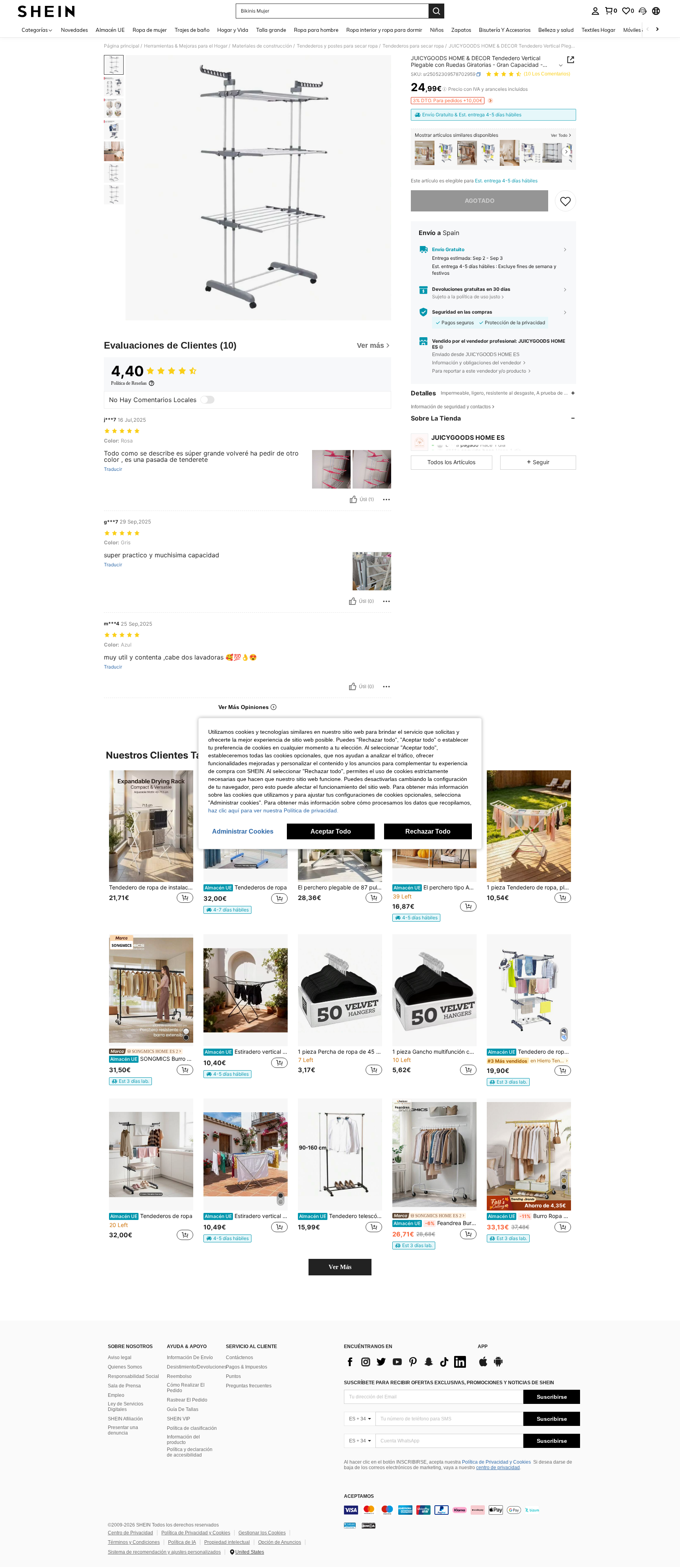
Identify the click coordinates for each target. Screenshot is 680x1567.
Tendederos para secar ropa (413, 46)
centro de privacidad (498, 1467)
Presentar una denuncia (123, 1430)
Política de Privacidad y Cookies (496, 1462)
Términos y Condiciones (134, 1542)
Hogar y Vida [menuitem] (232, 30)
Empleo (116, 1395)
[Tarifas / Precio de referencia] (444, 89)
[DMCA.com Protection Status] (368, 1525)
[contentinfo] (462, 1510)
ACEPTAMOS (359, 1496)
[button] (642, 11)
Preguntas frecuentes (249, 1386)
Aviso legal (119, 1357)
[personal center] (595, 11)
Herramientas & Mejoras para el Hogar (185, 46)
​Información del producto (183, 1439)
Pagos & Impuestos (246, 1367)
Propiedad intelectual (227, 1542)
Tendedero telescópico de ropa (340, 1216)
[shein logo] (46, 11)
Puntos (233, 1376)
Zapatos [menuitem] (461, 30)
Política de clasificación (192, 1428)
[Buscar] (436, 11)
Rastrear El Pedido (187, 1400)
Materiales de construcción (262, 46)
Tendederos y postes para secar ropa (337, 46)
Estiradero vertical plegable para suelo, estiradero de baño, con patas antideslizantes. (246, 1052)
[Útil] (353, 499)
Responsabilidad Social (133, 1376)
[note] (227, 910)
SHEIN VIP (178, 1419)
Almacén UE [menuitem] (110, 30)
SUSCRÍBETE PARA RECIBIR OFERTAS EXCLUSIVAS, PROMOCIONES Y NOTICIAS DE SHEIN (449, 1382)
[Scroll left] (647, 29)
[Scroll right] (657, 29)
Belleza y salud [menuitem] (556, 30)
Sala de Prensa (124, 1386)
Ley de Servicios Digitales (125, 1406)
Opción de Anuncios (279, 1542)
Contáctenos (239, 1357)
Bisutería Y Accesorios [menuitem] (504, 30)
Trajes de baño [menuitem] (192, 30)
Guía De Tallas (182, 1409)
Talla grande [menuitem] (271, 30)
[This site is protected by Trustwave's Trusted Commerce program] (350, 1525)
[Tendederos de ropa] (151, 1155)
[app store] (483, 1365)
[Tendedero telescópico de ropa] (340, 1155)
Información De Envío (190, 1357)
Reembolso (179, 1376)
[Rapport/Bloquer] (386, 499)
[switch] (207, 400)
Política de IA (182, 1542)
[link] (610, 10)
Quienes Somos (125, 1367)
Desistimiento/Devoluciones (197, 1367)
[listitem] (424, 153)
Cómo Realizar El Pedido (186, 1387)
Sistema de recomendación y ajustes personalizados (164, 1552)
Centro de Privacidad (130, 1533)
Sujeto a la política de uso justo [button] (466, 296)
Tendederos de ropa (246, 887)
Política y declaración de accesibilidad (190, 1452)
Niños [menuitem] (436, 30)
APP (483, 1346)
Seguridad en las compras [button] (462, 312)
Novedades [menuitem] (74, 30)
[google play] (498, 1365)
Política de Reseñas (129, 383)
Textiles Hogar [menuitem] (598, 30)
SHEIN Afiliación (125, 1419)
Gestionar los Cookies (262, 1533)
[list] (407, 1362)
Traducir (113, 469)
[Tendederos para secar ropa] (488, 153)
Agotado (480, 200)
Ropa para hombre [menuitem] (316, 30)
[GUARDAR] (565, 200)
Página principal (121, 46)
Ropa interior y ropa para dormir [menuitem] (384, 30)
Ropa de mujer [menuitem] (150, 30)
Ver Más (340, 1267)
